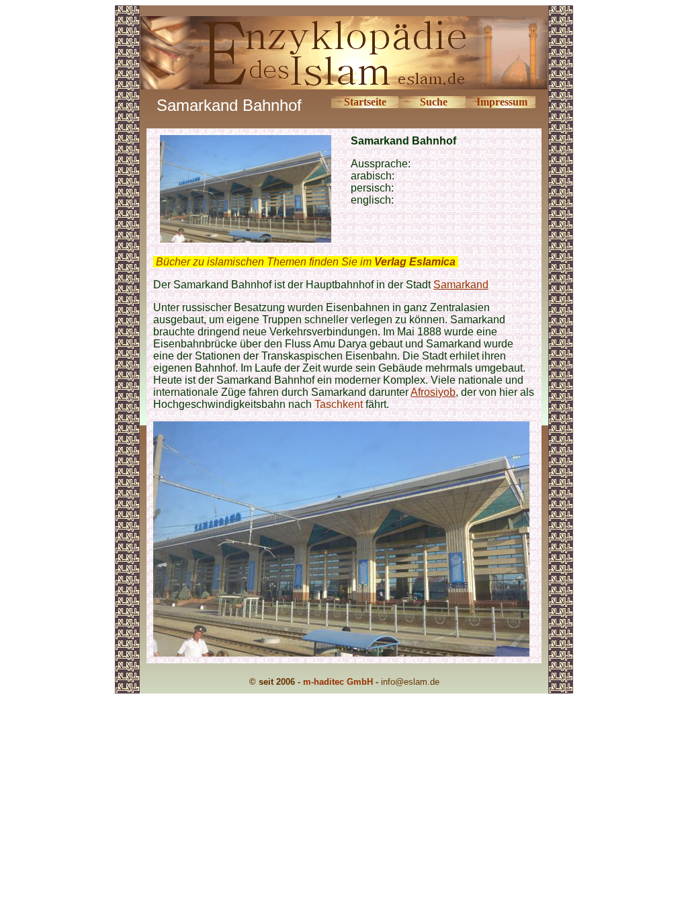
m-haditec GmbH (338, 682)
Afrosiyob (433, 392)
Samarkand (460, 284)
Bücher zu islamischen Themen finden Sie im (306, 261)
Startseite (365, 102)
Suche (433, 102)
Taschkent (338, 404)
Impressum (501, 102)
